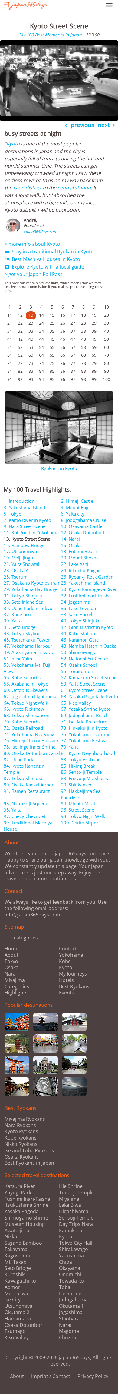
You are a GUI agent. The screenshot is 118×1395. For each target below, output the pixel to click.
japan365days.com (40, 231)
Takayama (16, 1249)
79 (94, 363)
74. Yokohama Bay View (29, 734)
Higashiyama (73, 1211)
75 (52, 363)
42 (20, 339)
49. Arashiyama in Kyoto (29, 652)
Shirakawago (73, 1249)
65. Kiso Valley (76, 703)
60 (106, 347)
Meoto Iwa (16, 1293)
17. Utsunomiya (20, 551)
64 (41, 355)
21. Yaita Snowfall (22, 564)
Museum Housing (25, 1224)
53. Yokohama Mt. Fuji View (27, 668)
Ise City (13, 1300)
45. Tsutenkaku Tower (27, 640)
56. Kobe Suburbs (22, 677)
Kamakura (70, 1230)
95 (52, 379)
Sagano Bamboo (23, 1243)
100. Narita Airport (80, 822)
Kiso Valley (17, 1337)
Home (11, 948)
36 (62, 331)
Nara (10, 973)
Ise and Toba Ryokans (29, 1150)
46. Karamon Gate (80, 640)
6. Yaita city (72, 514)
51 (9, 347)
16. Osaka (71, 545)
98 (83, 379)
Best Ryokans (74, 986)
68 (83, 355)
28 (83, 323)
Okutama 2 (17, 1312)
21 (9, 323)
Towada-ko (71, 1281)
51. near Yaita (18, 659)
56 (62, 347)
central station (74, 187)
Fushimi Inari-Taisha (27, 1199)
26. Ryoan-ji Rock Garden (87, 577)
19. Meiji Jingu (18, 558)
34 (41, 331)
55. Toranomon (77, 671)
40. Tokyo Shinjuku (81, 621)
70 (106, 355)
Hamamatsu (19, 1319)
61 (9, 355)
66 (62, 355)
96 (62, 379)
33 (30, 331)
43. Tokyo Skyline (22, 633)
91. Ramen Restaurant (27, 791)
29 (94, 323)
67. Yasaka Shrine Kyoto (86, 709)
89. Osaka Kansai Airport (29, 785)
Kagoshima (17, 1256)
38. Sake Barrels (77, 614)
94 (41, 379)
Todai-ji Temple (76, 1193)
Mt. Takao (16, 1262)
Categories (17, 986)
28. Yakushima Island (83, 583)
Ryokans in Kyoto (59, 468)
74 (41, 363)
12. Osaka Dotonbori (82, 532)
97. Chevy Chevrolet (24, 816)
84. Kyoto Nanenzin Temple (24, 769)
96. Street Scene (77, 810)
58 (83, 347)
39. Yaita (12, 621)
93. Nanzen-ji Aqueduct (28, 803)
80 (106, 363)
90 (106, 371)
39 (94, 331)
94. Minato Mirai (78, 803)
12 (20, 315)
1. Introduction (19, 501)
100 (106, 379)
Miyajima (15, 980)
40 (106, 331)
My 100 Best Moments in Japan (50, 35)
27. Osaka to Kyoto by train (32, 583)
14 (41, 315)
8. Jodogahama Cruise (83, 520)
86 (62, 371)
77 (72, 363)
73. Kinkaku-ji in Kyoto (84, 728)
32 (20, 331)
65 (52, 355)
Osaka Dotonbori (24, 1325)
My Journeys (73, 973)
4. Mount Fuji (74, 507)
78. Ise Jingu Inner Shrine (29, 747)
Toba (64, 1287)
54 (41, 347)
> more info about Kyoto (32, 244)
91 (9, 379)
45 (52, 339)
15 (52, 315)
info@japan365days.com (32, 914)
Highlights (16, 992)
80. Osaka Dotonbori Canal (32, 753)
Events (66, 992)
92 (20, 379)
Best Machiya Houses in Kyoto (42, 259)
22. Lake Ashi (74, 564)
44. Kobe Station (78, 633)
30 (106, 323)
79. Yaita (70, 747)
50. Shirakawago (78, 652)
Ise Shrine (70, 1293)
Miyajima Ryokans (25, 1119)
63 (30, 355)
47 (72, 339)
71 (9, 363)
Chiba (65, 1262)
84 (41, 371)
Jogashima (71, 1312)
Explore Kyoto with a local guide (44, 266)
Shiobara (69, 1319)
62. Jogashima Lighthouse (30, 696)
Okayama (69, 1268)
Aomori (13, 1287)
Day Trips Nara (76, 1224)
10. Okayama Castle (81, 526)
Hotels (66, 980)
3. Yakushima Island (24, 507)
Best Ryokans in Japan (29, 1163)
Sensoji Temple (76, 1218)
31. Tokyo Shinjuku (24, 595)
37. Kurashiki (17, 614)
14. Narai (70, 539)
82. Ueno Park (18, 759)
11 (9, 315)
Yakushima (71, 1256)
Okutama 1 (71, 1306)
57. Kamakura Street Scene (88, 677)
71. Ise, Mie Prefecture (84, 722)
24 (41, 323)
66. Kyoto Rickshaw (24, 709)
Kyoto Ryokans (21, 1131)
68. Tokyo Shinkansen (26, 715)
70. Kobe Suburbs (22, 722)
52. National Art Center (84, 659)
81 (9, 371)
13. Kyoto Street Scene (27, 539)
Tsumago (15, 1331)
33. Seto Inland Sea (23, 602)
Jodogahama (73, 1300)
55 (52, 347)
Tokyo (11, 961)
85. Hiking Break (78, 766)
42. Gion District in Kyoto (87, 627)
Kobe (65, 961)
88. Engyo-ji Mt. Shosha (85, 778)
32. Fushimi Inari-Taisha (86, 595)
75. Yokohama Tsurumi (85, 734)
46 (62, 339)
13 (30, 315)
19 (94, 315)
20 (106, 315)
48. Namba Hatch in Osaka (88, 646)
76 (62, 363)
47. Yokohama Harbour (28, 646)
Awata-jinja (17, 1230)
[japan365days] (49, 5)
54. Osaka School (79, 665)
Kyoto (13, 143)
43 (30, 339)
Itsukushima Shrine (26, 1205)
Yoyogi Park (18, 1193)
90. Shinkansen (77, 785)
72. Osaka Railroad (23, 728)
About (11, 955)
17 (72, 315)
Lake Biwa (70, 1205)
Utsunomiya (18, 1306)
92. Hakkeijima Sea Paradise (80, 794)
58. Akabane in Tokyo (26, 684)
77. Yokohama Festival (84, 740)
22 (20, 323)
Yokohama (71, 955)
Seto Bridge (18, 1268)
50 (106, 339)
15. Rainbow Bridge (24, 545)
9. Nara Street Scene (24, 526)
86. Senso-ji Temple (81, 772)
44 (41, 339)
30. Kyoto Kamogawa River (89, 589)
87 (72, 371)
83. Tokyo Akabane (80, 759)
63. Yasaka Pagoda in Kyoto (89, 696)
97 (72, 379)
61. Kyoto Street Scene (84, 690)
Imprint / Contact (50, 1376)
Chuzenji (69, 1337)
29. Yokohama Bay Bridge (30, 589)
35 (52, 331)
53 (30, 347)
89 (94, 371)
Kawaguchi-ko (20, 1281)
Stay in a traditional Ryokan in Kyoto (49, 251)
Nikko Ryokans (21, 1144)
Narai (65, 1325)
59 (94, 347)
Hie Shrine (71, 1186)
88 (83, 371)
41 (9, 339)
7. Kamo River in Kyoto (27, 520)
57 (72, 347)
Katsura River (20, 1186)
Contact (68, 948)
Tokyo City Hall (75, 1243)
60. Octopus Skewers (26, 690)
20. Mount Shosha (80, 558)
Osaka (11, 967)
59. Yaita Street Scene (83, 684)
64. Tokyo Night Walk (26, 703)
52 (20, 347)
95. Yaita (12, 810)
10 (106, 307)
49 (94, 339)
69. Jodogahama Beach (85, 715)
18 (83, 315)
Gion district (27, 187)
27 (72, 323)
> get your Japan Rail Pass (34, 274)
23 (30, 323)
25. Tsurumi (16, 577)
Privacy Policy (92, 1376)
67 (72, 355)
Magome (69, 1331)
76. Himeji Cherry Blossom (32, 740)
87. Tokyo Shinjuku (24, 778)
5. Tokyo (12, 514)
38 (83, 331)
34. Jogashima (75, 602)
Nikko (11, 1236)
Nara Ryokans (20, 1125)
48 (83, 339)
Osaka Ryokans (22, 1156)
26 (62, 323)
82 (20, 371)
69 (94, 355)
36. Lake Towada (78, 608)
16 (62, 315)
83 (30, 371)
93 (30, 379)
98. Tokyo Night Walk (83, 816)
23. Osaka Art (18, 570)
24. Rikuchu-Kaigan (81, 570)
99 (94, 379)
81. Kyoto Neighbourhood (88, 753)
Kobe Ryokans (21, 1137)
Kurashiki (15, 1274)
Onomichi (70, 1274)
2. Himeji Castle (77, 501)
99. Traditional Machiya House (28, 825)
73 (30, 363)
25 (52, 323)
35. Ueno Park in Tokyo (28, 608)
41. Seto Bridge (19, 627)
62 (20, 355)
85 (52, 371)
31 (9, 331)
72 (20, 363)
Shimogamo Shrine (26, 1218)
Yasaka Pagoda (22, 1211)
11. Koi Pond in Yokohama (31, 532)
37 (72, 331)
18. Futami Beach (79, 551)
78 (83, 363)
